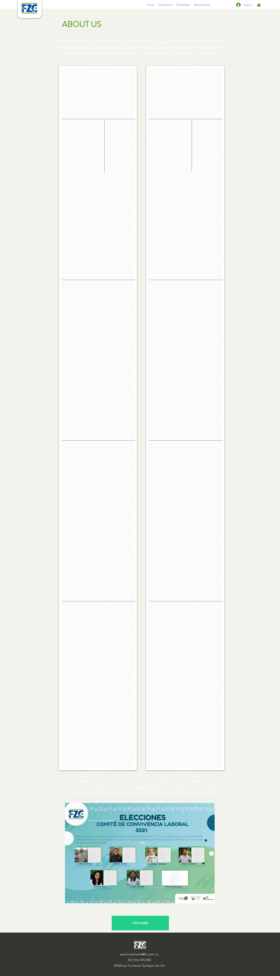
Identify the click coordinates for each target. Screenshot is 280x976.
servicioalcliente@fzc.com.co (139, 954)
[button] (165, 5)
